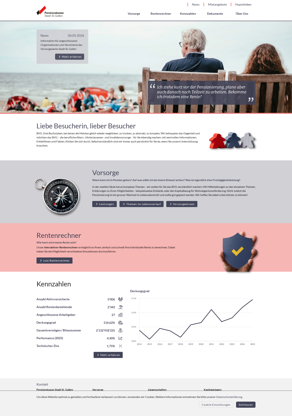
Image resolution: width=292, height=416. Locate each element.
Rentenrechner (161, 13)
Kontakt (42, 384)
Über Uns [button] (242, 13)
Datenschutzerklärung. (229, 396)
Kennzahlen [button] (188, 13)
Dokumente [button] (215, 13)
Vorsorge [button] (134, 13)
